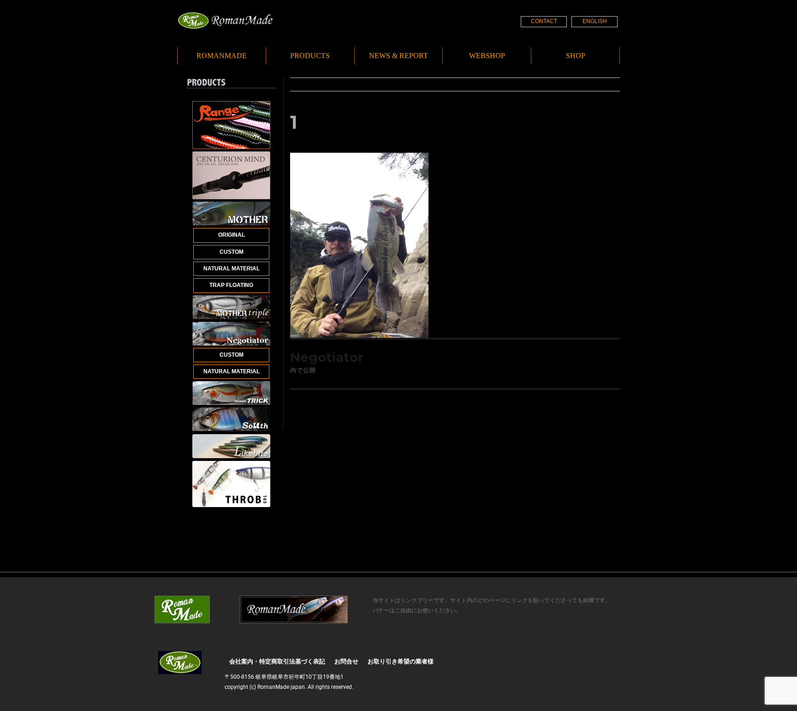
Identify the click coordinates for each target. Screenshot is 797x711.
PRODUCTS (310, 56)
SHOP (575, 56)
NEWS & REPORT (398, 56)
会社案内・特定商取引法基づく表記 (277, 661)
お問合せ (346, 661)
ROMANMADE (221, 56)
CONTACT (544, 21)
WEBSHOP (487, 56)
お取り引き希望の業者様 (401, 661)
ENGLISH (595, 21)
